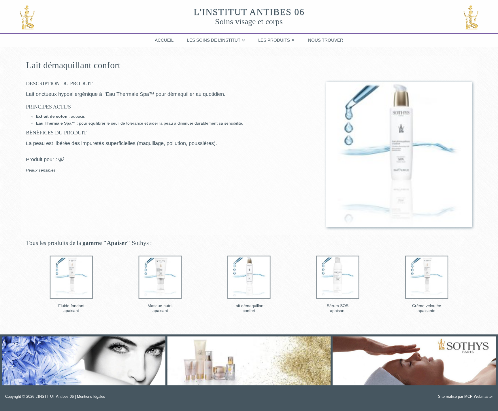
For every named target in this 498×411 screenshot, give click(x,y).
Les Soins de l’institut (213, 40)
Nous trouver (325, 40)
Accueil (164, 40)
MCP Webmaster (478, 396)
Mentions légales (91, 396)
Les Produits (274, 40)
